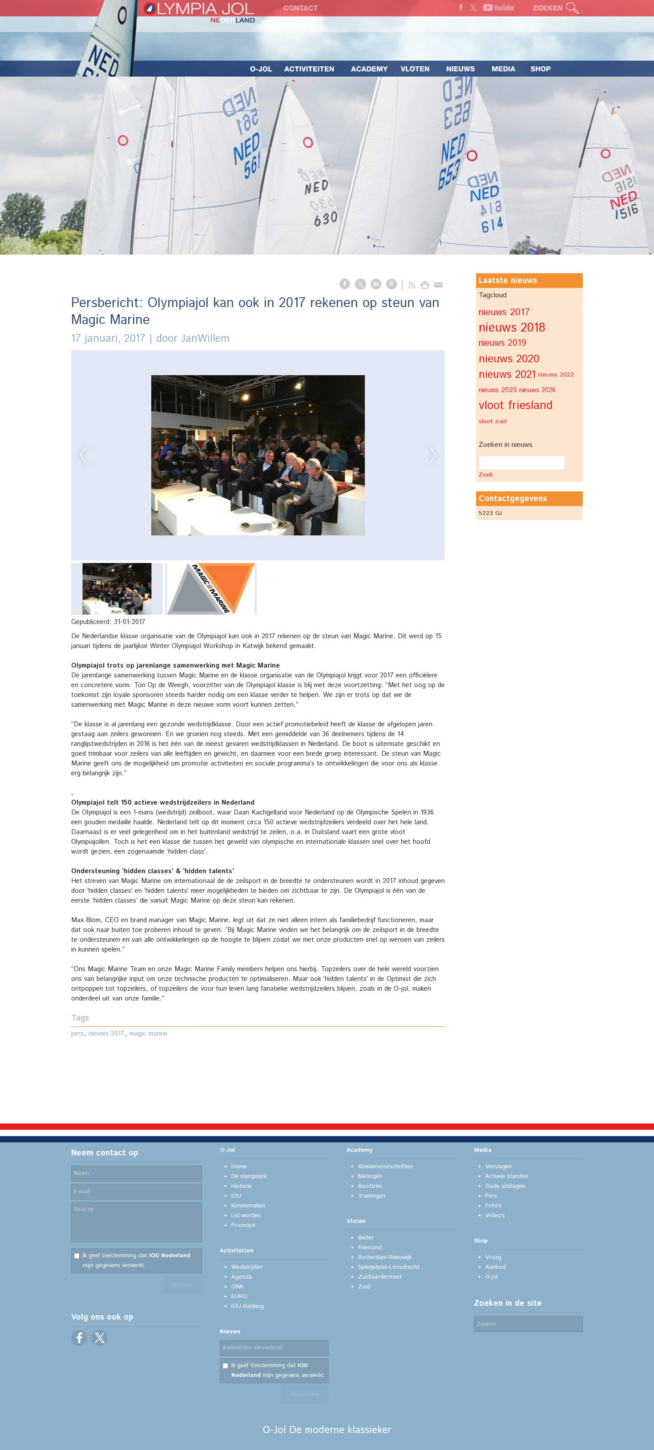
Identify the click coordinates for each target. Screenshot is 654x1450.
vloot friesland (516, 405)
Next (433, 455)
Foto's (493, 1206)
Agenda (241, 1277)
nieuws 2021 (507, 374)
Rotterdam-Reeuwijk (385, 1257)
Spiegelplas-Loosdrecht (389, 1267)
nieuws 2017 (107, 1033)
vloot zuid (493, 421)
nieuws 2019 (502, 343)
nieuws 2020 (509, 359)
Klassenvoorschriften (385, 1166)
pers (77, 1033)
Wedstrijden (247, 1267)
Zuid (364, 1287)
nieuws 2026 (537, 390)
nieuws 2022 (556, 374)
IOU (236, 1196)
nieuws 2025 (498, 390)
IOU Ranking (247, 1306)
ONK (237, 1287)
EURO (239, 1296)
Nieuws (230, 1332)
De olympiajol (248, 1176)
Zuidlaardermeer (380, 1277)
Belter (366, 1238)
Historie (241, 1186)
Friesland (370, 1247)
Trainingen (371, 1196)
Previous (83, 455)
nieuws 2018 (512, 328)
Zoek (486, 474)
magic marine (148, 1033)
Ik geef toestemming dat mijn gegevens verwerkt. (136, 1261)
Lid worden (246, 1215)
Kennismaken (248, 1206)
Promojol (243, 1225)
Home (239, 1166)
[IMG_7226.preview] (258, 455)
